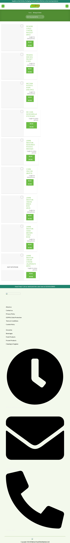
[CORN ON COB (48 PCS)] (12, 180)
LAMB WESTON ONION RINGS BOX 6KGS (29, 203)
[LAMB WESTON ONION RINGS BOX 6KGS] (12, 209)
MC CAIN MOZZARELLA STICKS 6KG (31, 114)
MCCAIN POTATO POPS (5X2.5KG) (30, 87)
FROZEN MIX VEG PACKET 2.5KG (29, 58)
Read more (30, 43)
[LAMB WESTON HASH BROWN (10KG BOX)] (12, 237)
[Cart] (67, 6)
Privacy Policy (10, 314)
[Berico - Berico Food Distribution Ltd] (35, 6)
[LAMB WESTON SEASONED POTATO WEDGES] (12, 151)
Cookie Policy (10, 324)
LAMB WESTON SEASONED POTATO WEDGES (30, 145)
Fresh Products (10, 337)
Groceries (9, 330)
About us (9, 307)
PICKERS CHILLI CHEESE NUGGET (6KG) (29, 30)
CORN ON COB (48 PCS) (29, 171)
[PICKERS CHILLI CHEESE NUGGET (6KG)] (12, 37)
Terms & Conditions (12, 321)
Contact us (9, 310)
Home (30, 12)
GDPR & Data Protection (14, 317)
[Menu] (3, 6)
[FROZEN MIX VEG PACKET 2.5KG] (12, 66)
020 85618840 (50, 286)
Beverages (9, 333)
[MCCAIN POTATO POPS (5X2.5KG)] (12, 94)
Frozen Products (11, 340)
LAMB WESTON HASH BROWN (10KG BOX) (29, 232)
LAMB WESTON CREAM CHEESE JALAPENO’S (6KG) (31, 261)
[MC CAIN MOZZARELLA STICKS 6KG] (12, 123)
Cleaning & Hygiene (12, 344)
